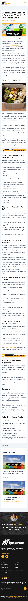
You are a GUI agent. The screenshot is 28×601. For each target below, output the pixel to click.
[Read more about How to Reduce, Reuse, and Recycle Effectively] (14, 488)
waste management (10, 347)
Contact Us (4, 572)
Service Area (4, 567)
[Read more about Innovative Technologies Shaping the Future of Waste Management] (14, 462)
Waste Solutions (15, 475)
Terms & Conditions (20, 570)
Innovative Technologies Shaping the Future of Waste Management (13, 472)
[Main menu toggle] (25, 2)
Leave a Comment (7, 475)
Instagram (6, 556)
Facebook (2, 556)
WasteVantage (21, 598)
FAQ (16, 567)
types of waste (14, 45)
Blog (16, 564)
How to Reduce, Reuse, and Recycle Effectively (11, 498)
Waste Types (4, 564)
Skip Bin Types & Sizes (6, 570)
